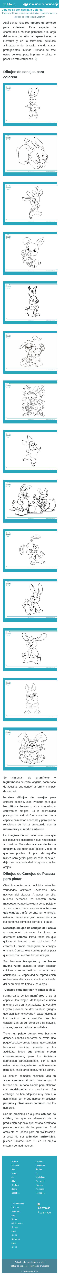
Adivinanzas (16, 1223)
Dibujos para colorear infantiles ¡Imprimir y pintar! (33, 13)
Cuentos (39, 1161)
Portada (5, 13)
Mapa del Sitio (14, 1177)
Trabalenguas (17, 1203)
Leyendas (40, 1165)
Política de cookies (18, 1266)
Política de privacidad (39, 1266)
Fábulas (15, 1207)
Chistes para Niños (14, 1231)
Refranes (40, 1181)
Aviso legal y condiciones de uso (29, 1262)
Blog (13, 1169)
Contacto (15, 1185)
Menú (10, 4)
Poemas (39, 1185)
